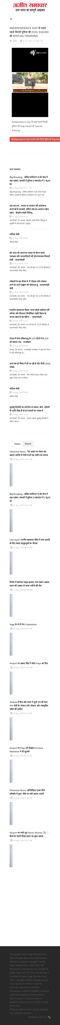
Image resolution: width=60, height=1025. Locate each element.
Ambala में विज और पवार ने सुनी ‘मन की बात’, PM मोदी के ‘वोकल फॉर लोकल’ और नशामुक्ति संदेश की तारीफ (29, 705)
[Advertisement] (30, 900)
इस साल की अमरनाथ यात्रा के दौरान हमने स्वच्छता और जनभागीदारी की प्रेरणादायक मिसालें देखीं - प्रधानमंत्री (30, 256)
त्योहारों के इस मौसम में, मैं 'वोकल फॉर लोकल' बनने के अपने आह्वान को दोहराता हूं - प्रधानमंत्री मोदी (29, 285)
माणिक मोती (14, 234)
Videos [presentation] (17, 444)
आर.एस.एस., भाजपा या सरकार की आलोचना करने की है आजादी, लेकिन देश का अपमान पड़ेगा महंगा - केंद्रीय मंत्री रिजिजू (29, 209)
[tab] (17, 444)
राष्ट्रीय (15, 41)
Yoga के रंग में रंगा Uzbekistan (23, 624)
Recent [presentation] (28, 444)
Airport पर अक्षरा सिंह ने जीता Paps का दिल (29, 663)
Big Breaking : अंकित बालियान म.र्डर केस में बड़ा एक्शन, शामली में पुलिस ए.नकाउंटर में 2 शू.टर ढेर (30, 180)
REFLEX (44, 1017)
